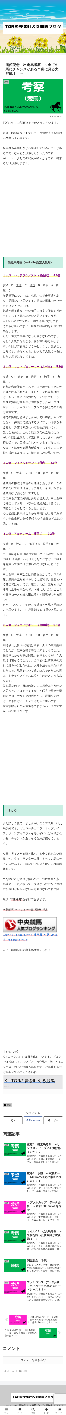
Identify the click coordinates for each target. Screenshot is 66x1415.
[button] (53, 1120)
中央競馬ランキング (17, 940)
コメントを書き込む (33, 1360)
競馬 (9, 1105)
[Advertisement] (33, 214)
